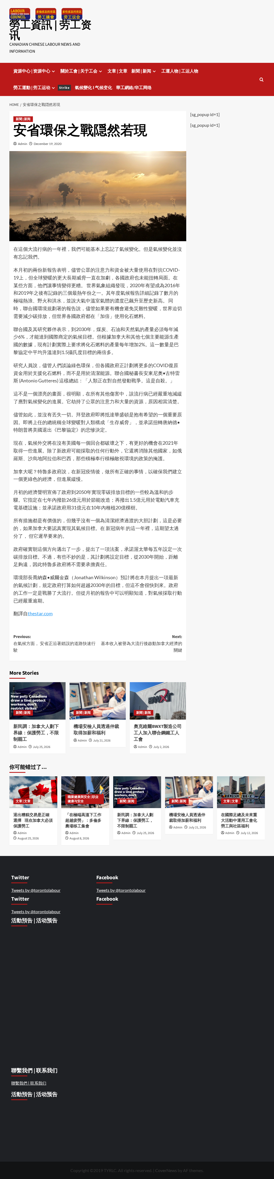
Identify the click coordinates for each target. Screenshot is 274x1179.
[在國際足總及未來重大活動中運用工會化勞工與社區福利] (241, 792)
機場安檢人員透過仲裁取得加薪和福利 (96, 729)
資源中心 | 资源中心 (31, 71)
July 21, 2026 (102, 740)
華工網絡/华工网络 (134, 88)
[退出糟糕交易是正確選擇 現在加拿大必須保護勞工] (33, 792)
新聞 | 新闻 (141, 71)
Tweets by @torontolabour (35, 890)
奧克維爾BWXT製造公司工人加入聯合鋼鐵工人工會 (158, 733)
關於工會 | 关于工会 (78, 71)
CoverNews (166, 1170)
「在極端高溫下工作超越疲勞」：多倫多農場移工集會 (83, 820)
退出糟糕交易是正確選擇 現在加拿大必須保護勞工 (33, 820)
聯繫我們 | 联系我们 (28, 1083)
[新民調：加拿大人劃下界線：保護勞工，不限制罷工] (37, 701)
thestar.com (40, 613)
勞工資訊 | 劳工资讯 (50, 30)
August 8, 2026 (79, 838)
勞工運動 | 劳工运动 (41, 88)
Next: (141, 643)
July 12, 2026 (249, 833)
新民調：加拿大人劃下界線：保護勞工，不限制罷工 (36, 733)
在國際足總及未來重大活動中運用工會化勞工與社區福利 (239, 820)
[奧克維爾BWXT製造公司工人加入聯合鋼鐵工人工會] (158, 701)
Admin (22, 144)
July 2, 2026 (161, 747)
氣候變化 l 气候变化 (93, 88)
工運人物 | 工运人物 (179, 71)
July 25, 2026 (41, 747)
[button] (261, 79)
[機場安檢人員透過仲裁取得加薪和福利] (98, 701)
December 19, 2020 (48, 144)
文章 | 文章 (117, 71)
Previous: (54, 643)
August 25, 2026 (28, 838)
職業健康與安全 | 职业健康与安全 (83, 799)
